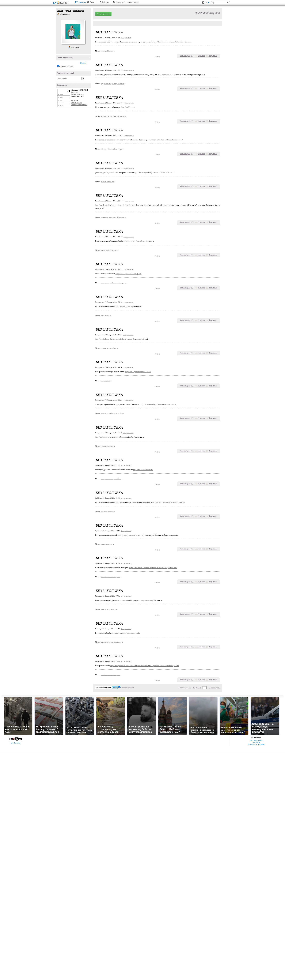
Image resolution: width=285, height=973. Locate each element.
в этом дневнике (66, 67)
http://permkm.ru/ (165, 74)
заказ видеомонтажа (144, 600)
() (192, 56)
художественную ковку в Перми (112, 83)
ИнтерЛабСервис (107, 51)
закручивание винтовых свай (127, 633)
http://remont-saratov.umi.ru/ (164, 404)
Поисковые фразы (79, 105)
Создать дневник (103, 14)
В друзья (75, 47)
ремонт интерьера (107, 181)
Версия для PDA (256, 740)
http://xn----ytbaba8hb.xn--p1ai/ (170, 140)
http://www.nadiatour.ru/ (143, 470)
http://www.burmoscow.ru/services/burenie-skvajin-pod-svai (153, 568)
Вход (92, 2)
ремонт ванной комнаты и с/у (111, 413)
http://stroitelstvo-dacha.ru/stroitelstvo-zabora (113, 339)
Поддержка (203, 2)
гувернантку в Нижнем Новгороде (113, 283)
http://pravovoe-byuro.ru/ (132, 535)
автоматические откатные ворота (113, 116)
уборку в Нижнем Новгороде (111, 149)
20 (190, 688)
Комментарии (78, 11)
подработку (128, 306)
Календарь (215, 688)
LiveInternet (61, 2)
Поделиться (213, 56)
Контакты (256, 742)
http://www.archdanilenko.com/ (162, 172)
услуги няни (105, 381)
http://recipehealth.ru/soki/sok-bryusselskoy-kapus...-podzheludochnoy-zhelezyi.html (144, 666)
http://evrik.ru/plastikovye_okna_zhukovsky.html (115, 205)
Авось (118, 2)
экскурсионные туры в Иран (111, 479)
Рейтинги (105, 2)
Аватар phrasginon (73, 32)
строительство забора (108, 348)
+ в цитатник (126, 37)
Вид (207, 3)
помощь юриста (106, 544)
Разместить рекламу (256, 744)
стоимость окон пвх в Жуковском (112, 217)
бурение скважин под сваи (110, 577)
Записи (60, 11)
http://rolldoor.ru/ (128, 107)
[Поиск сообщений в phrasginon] (83, 63)
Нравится (201, 56)
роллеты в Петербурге (136, 241)
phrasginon (58, 14)
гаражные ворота (107, 446)
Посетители (76, 103)
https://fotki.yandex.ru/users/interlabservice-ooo (171, 42)
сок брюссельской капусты (110, 675)
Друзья (68, 11)
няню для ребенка (107, 511)
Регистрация (81, 2)
